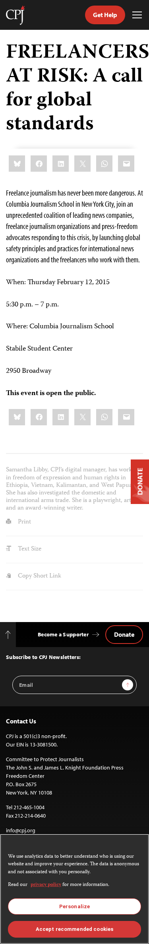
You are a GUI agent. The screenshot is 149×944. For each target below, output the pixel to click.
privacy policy (46, 885)
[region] (74, 889)
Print (23, 522)
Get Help (105, 15)
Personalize (74, 906)
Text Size (28, 549)
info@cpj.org (20, 830)
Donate (124, 634)
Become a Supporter (63, 634)
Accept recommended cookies (74, 929)
